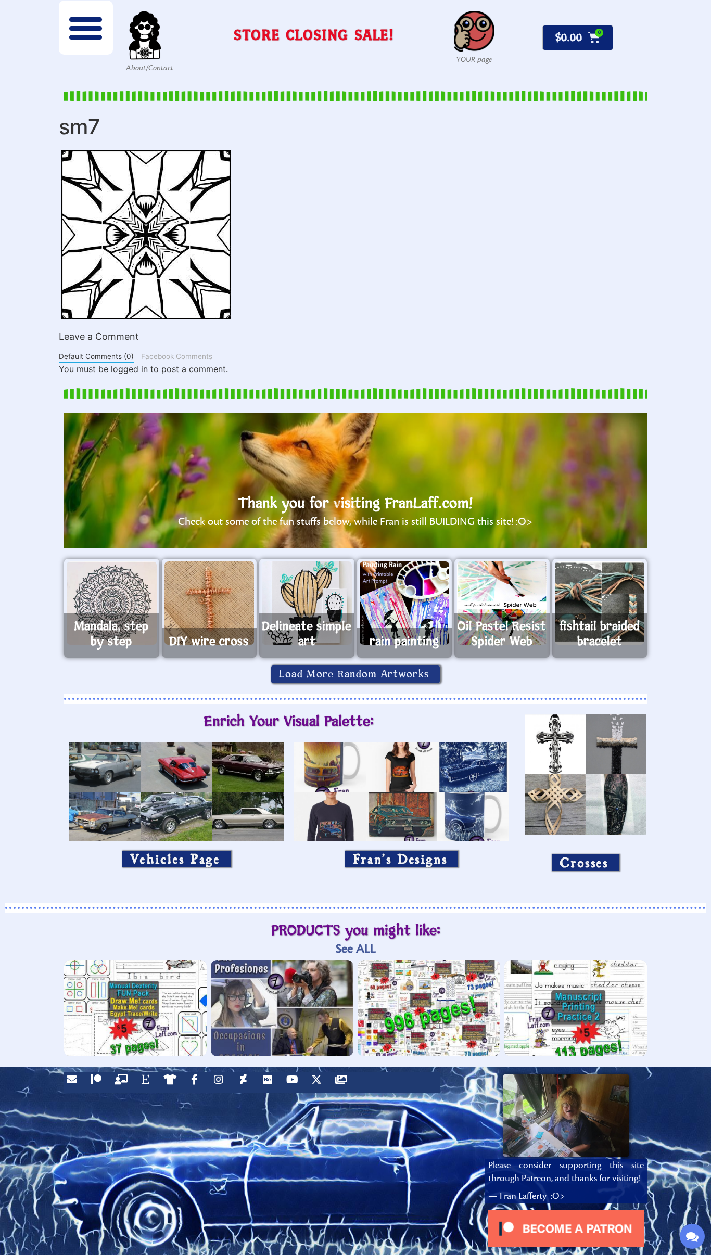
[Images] (343, 1082)
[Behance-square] (270, 1082)
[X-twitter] (319, 1082)
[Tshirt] (172, 1082)
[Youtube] (294, 1082)
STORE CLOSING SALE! (314, 34)
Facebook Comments (176, 356)
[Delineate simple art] (306, 603)
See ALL (356, 949)
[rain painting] (404, 603)
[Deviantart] (245, 1082)
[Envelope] (74, 1082)
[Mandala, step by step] (111, 603)
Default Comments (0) (96, 356)
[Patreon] (98, 1082)
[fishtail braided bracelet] (599, 603)
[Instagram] (221, 1082)
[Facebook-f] (196, 1082)
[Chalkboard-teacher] (123, 1082)
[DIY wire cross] (209, 603)
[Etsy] (147, 1082)
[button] (86, 28)
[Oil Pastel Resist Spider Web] (502, 603)
